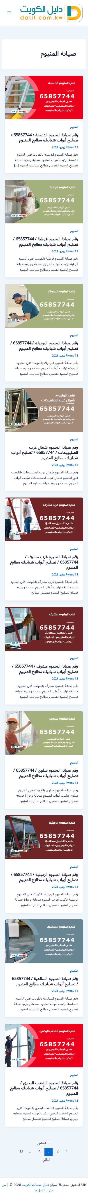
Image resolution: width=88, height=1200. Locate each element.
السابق (44, 1143)
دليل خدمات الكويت (35, 1184)
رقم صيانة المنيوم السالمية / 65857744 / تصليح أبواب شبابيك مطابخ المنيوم (45, 981)
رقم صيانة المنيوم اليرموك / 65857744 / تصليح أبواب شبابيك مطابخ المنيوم (44, 346)
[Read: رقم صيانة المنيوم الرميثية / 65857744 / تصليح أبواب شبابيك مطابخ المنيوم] (44, 837)
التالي (44, 1159)
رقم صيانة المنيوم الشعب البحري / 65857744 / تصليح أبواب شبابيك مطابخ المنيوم (44, 1088)
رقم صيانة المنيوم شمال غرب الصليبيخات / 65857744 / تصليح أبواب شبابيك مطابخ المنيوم (44, 452)
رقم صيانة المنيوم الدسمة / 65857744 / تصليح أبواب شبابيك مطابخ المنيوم (44, 138)
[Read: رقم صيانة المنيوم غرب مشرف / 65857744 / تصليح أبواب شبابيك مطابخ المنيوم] (44, 519)
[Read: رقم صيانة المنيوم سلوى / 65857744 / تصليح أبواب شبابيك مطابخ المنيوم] (44, 733)
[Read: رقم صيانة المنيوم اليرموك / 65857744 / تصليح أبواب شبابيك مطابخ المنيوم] (44, 305)
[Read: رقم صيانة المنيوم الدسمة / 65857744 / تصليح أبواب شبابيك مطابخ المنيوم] (44, 97)
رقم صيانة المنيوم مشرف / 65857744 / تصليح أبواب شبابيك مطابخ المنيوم (45, 669)
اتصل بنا (39, 1190)
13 (21, 1151)
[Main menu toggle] (9, 13)
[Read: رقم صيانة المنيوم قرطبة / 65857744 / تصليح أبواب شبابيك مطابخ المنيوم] (44, 201)
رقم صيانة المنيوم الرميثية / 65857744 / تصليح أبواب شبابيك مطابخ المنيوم (44, 877)
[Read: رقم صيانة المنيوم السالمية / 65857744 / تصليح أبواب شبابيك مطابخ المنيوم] (44, 941)
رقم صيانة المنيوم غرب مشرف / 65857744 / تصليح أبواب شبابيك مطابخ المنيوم (44, 562)
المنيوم (74, 127)
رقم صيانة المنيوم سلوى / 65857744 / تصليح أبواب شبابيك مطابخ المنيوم (45, 773)
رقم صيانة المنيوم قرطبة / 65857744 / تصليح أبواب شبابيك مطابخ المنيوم (45, 242)
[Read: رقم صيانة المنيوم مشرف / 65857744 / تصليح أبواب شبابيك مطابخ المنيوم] (44, 628)
